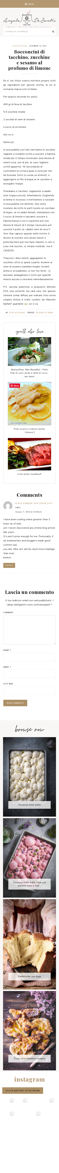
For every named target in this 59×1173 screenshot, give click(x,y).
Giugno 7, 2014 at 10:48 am (28, 512)
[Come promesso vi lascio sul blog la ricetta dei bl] (10, 1103)
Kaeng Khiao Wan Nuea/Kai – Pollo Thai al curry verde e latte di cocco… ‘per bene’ (29, 373)
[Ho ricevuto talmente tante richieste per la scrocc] (49, 1116)
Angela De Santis (29, 19)
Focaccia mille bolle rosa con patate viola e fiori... (29, 884)
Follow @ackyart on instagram (23, 1090)
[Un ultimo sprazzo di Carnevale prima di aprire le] (23, 1116)
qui (26, 303)
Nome (7, 650)
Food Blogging (20, 46)
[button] (29, 4)
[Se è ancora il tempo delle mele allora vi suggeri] (49, 1103)
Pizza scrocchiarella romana (29, 1058)
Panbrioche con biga (29, 976)
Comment (8, 612)
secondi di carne (44, 313)
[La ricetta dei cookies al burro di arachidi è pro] (10, 1116)
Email (7, 667)
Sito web (8, 684)
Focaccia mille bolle (29, 804)
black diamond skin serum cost (34, 503)
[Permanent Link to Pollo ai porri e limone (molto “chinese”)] (29, 424)
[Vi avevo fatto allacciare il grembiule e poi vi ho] (36, 1116)
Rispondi (9, 565)
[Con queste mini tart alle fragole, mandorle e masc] (23, 1103)
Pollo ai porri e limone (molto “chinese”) (29, 431)
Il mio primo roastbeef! (29, 474)
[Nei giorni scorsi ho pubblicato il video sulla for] (36, 1103)
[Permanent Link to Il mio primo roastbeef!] (29, 469)
